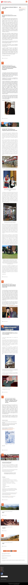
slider (5, 515)
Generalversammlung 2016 (6, 462)
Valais (3, 543)
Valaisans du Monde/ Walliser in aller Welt (7, 14)
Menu (26, 1)
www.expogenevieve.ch (11, 428)
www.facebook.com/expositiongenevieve (7, 429)
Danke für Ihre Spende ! (3, 579)
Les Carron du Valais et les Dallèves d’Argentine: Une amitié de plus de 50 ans (22, 10)
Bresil (3, 512)
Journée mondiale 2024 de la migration (6, 553)
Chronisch (6, 58)
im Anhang (9, 496)
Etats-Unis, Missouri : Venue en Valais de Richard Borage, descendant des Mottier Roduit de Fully (9, 285)
